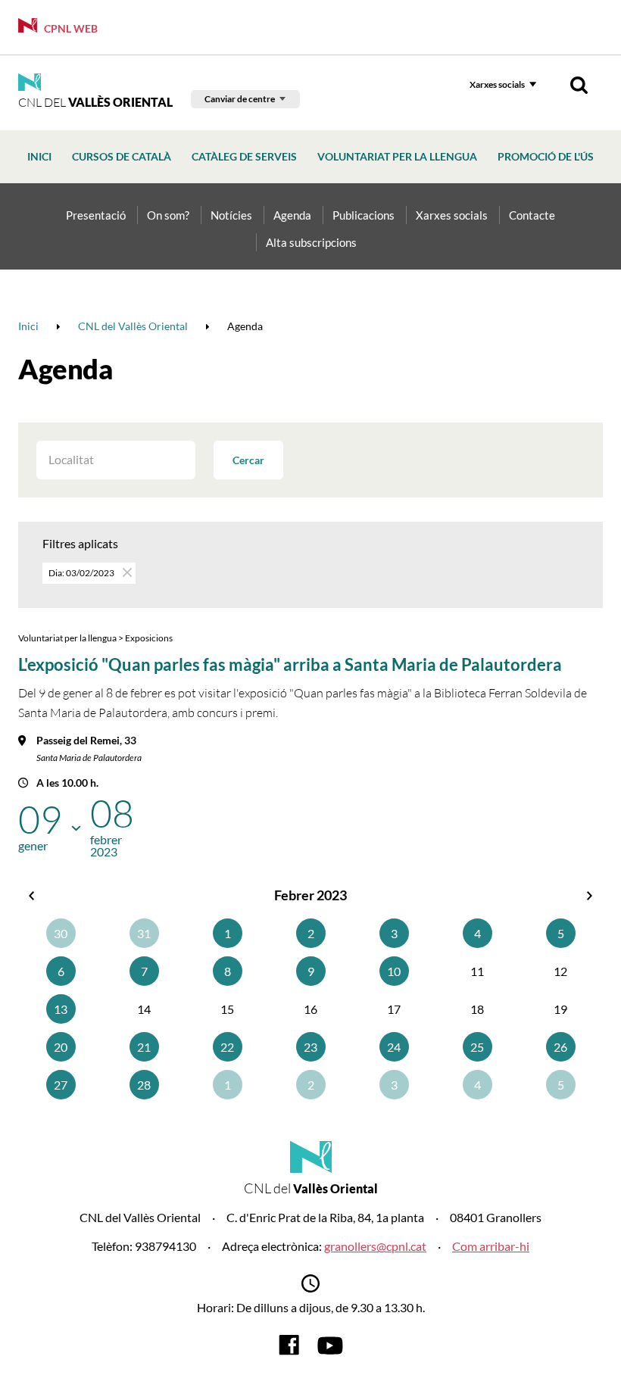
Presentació (96, 215)
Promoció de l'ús (546, 156)
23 (310, 1047)
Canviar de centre (239, 98)
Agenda (292, 215)
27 (60, 1084)
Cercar (248, 460)
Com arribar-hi (490, 1246)
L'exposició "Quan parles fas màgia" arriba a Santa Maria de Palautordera (290, 664)
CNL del (95, 102)
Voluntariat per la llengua (397, 156)
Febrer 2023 (310, 895)
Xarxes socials (497, 84)
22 (227, 1047)
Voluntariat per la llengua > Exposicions (95, 638)
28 (144, 1084)
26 (560, 1047)
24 (394, 1047)
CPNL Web (70, 28)
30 (60, 933)
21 (144, 1047)
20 (60, 1047)
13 (60, 1009)
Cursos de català (121, 156)
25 (477, 1047)
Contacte (532, 215)
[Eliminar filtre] (126, 572)
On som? (168, 215)
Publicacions (363, 215)
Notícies (231, 215)
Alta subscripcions (311, 242)
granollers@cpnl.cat (375, 1246)
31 (144, 933)
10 (394, 971)
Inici (39, 156)
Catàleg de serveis (244, 156)
